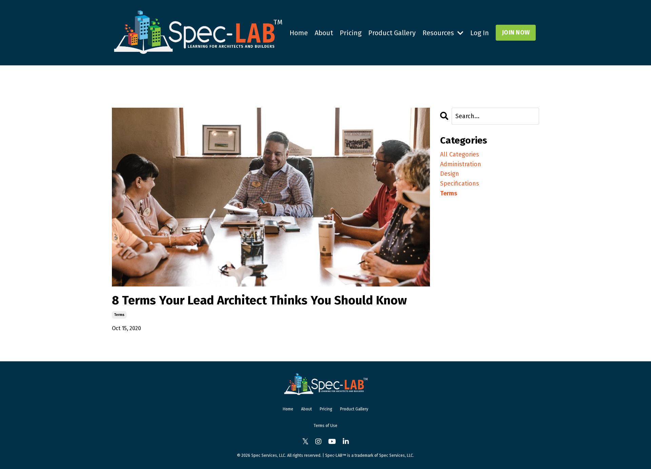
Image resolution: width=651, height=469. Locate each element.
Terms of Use (325, 425)
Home (299, 33)
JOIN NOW (516, 32)
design (449, 173)
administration (460, 164)
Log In (479, 33)
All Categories (459, 154)
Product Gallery (392, 33)
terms (119, 315)
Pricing (350, 33)
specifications (459, 183)
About (324, 33)
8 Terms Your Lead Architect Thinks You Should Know (259, 300)
